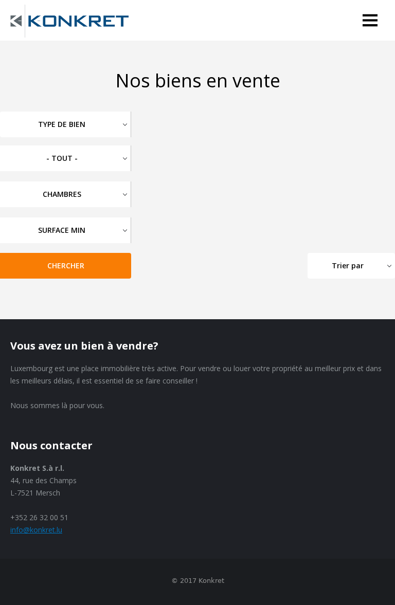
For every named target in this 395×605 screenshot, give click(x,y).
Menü (373, 22)
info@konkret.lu (36, 530)
